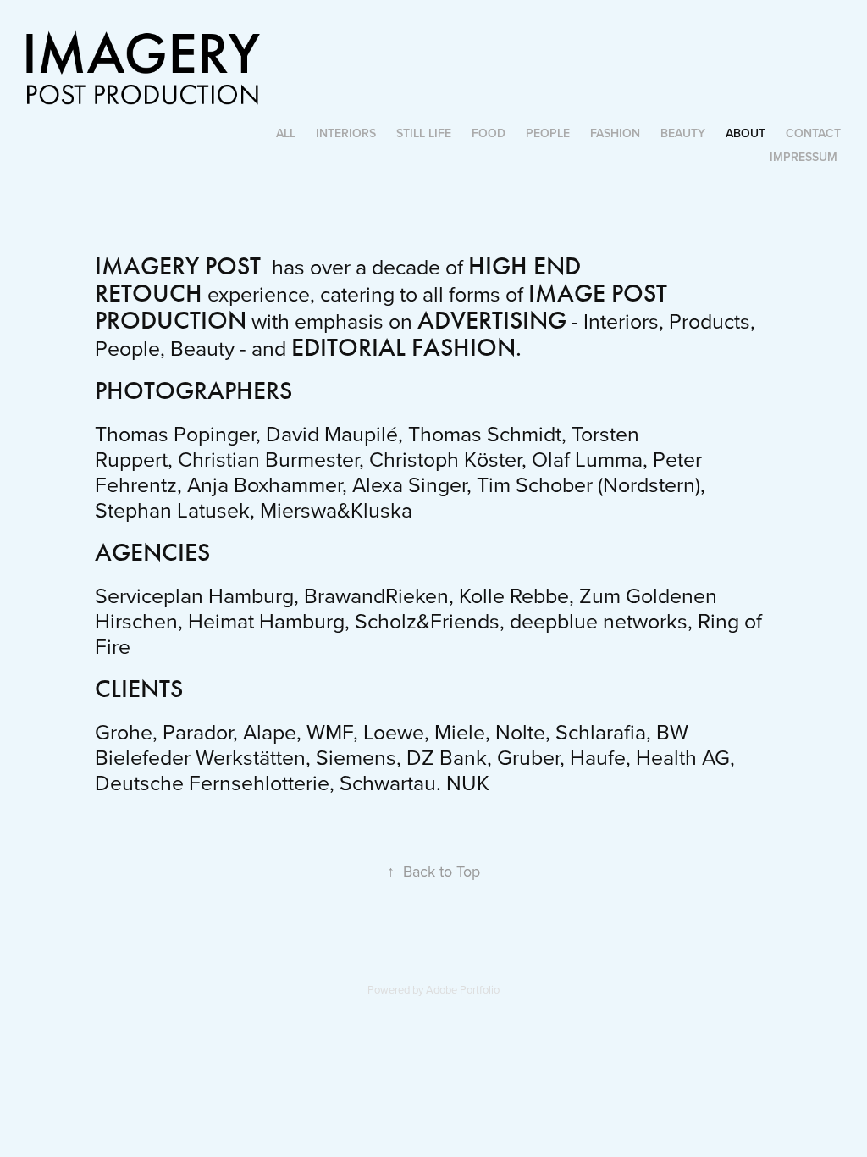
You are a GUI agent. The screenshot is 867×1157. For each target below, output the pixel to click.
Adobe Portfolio (463, 989)
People (548, 133)
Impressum (803, 156)
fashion (615, 133)
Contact (813, 133)
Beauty (682, 133)
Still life (423, 133)
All (285, 133)
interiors (346, 133)
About (745, 133)
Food (488, 133)
